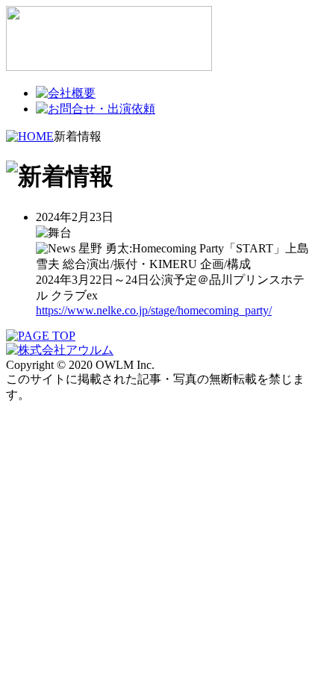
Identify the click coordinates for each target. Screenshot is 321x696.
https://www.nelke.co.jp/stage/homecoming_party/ (154, 310)
